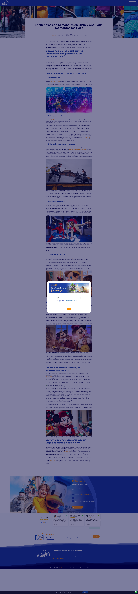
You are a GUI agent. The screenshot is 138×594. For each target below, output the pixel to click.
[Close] (88, 282)
